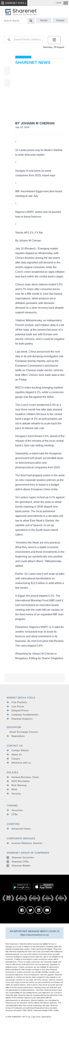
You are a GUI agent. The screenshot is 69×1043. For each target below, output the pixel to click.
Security (16, 793)
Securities (17, 810)
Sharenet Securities (23, 857)
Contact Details (20, 750)
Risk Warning (19, 785)
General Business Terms (25, 777)
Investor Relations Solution (27, 843)
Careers (16, 758)
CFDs (15, 814)
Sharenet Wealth (21, 865)
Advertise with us (21, 762)
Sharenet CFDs (20, 861)
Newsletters (18, 736)
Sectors (44, 20)
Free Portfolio (19, 702)
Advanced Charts (21, 828)
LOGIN (58, 3)
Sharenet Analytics (22, 719)
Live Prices (18, 706)
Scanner (60, 20)
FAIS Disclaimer (21, 781)
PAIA (14, 789)
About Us (17, 754)
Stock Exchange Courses (24, 732)
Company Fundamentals (25, 714)
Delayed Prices (20, 710)
